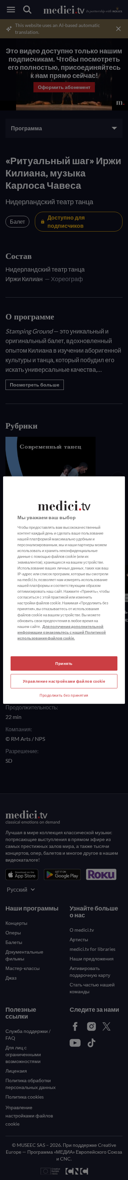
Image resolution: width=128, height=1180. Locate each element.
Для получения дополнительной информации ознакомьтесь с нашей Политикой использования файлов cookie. (61, 632)
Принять (64, 663)
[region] (64, 590)
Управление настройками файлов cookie (64, 681)
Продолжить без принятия (64, 695)
